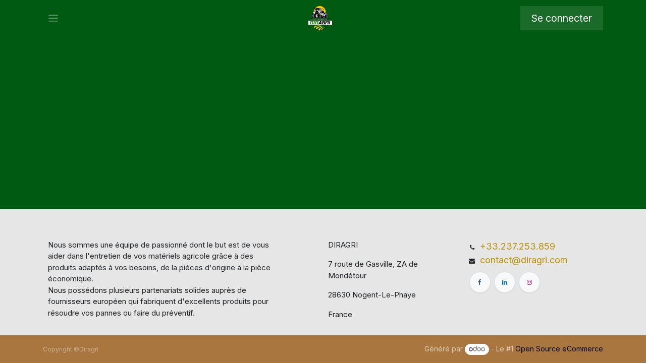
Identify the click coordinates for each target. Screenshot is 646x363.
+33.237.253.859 (517, 246)
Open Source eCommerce (559, 348)
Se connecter (561, 18)
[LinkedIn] (505, 282)
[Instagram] (529, 282)
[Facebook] (480, 282)
